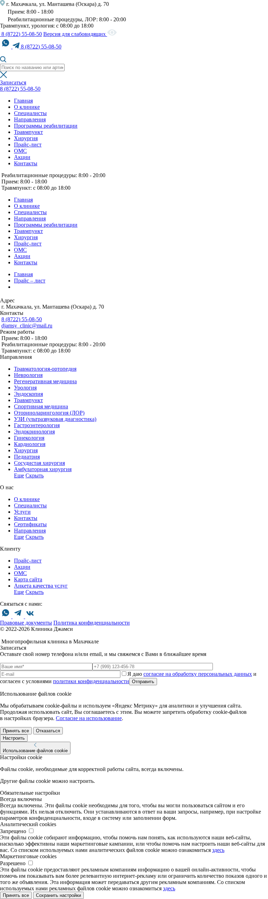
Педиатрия (27, 457)
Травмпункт (28, 132)
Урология (25, 388)
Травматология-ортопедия (45, 369)
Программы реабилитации (45, 126)
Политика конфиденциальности (91, 623)
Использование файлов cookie (35, 750)
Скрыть (34, 475)
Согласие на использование (89, 718)
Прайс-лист (28, 145)
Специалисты (30, 113)
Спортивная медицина (41, 406)
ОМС (20, 151)
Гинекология (29, 438)
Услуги (22, 512)
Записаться (13, 82)
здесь (218, 850)
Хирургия (26, 138)
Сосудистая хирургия (39, 463)
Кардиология (29, 444)
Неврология (28, 375)
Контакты (25, 163)
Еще (19, 475)
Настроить (14, 738)
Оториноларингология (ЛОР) (49, 413)
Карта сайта (28, 579)
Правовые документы (26, 623)
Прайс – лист (29, 281)
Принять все (16, 730)
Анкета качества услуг (41, 586)
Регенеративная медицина (45, 381)
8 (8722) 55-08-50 (21, 34)
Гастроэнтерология (37, 425)
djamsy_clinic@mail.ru (26, 325)
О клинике (27, 107)
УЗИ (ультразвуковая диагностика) (55, 419)
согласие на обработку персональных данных (197, 674)
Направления (30, 119)
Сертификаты (30, 524)
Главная (23, 101)
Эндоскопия (28, 394)
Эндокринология (34, 432)
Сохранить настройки (58, 895)
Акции (22, 157)
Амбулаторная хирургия (43, 469)
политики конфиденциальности (91, 681)
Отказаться (48, 730)
